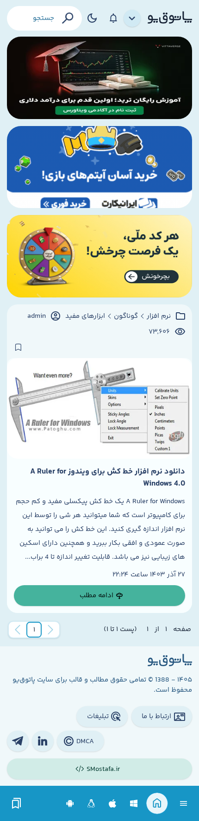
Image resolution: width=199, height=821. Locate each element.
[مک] (113, 803)
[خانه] (157, 804)
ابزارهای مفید (85, 316)
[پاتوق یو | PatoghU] (170, 18)
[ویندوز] (134, 804)
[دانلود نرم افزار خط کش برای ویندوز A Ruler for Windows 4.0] (99, 408)
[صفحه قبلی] (50, 630)
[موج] (99, 78)
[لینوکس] (91, 803)
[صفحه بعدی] (17, 630)
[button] (34, 630)
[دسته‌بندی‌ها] (132, 18)
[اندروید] (70, 804)
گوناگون (126, 316)
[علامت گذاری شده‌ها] (16, 804)
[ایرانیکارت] (99, 167)
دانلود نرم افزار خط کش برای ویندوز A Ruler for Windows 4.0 (107, 478)
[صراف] (99, 256)
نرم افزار (159, 316)
